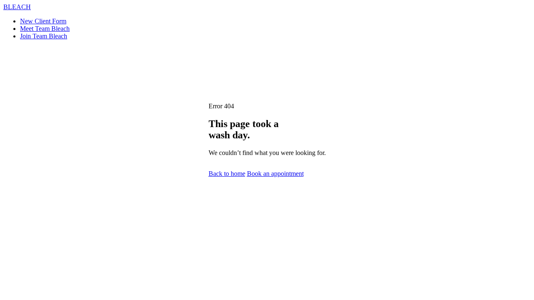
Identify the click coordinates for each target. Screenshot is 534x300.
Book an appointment (275, 173)
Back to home (227, 173)
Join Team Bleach (43, 36)
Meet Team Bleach (45, 28)
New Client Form (43, 21)
